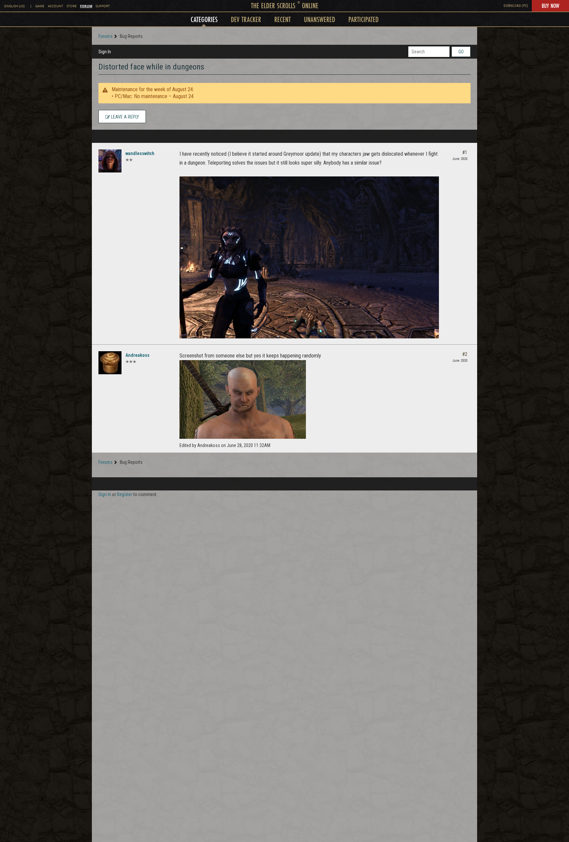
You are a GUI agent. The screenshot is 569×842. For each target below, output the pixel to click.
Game (39, 6)
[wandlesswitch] (110, 160)
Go (461, 51)
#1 (464, 152)
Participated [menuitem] (363, 19)
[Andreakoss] (110, 362)
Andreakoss (137, 355)
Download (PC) (515, 6)
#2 (464, 354)
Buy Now (550, 5)
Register (124, 494)
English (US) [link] (14, 6)
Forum (86, 6)
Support (102, 6)
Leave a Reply (124, 116)
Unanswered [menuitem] (319, 19)
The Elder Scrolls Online (284, 5)
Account (55, 6)
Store (72, 6)
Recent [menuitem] (282, 19)
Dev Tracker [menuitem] (246, 19)
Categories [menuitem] (204, 19)
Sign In (104, 51)
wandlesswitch (139, 153)
